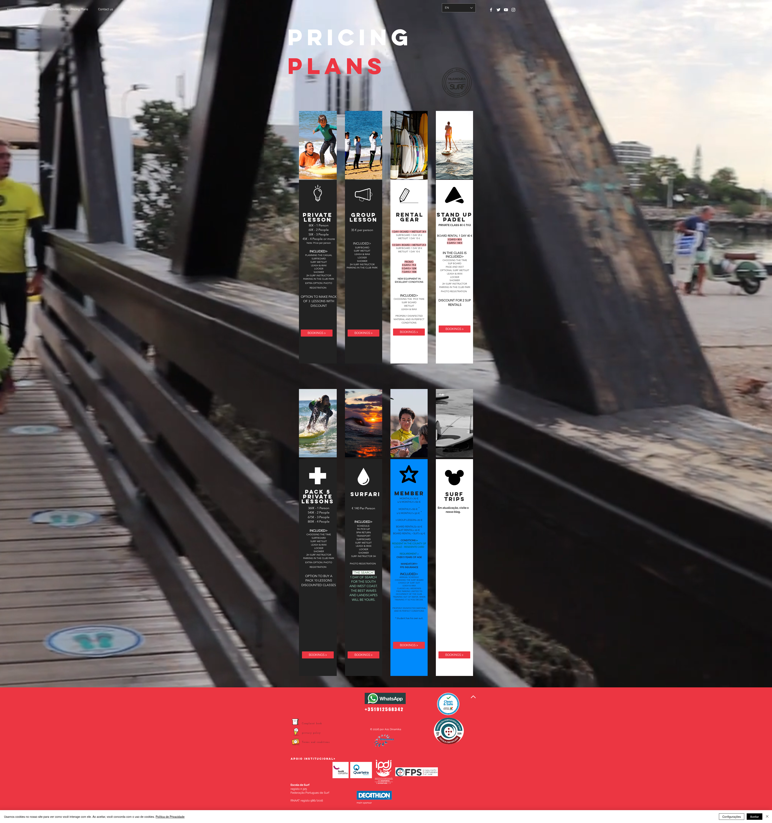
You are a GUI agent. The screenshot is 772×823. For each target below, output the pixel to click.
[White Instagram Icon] (513, 9)
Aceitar (754, 817)
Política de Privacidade (170, 817)
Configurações (731, 817)
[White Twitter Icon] (498, 9)
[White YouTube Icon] (505, 9)
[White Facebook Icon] (491, 9)
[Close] (767, 816)
